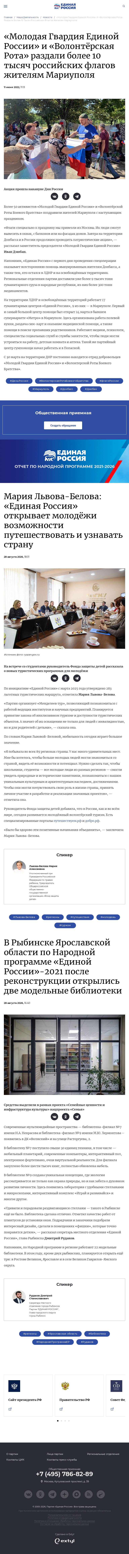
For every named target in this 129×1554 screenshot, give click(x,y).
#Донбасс (66, 389)
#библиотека (97, 1333)
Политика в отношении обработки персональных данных (64, 1521)
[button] (57, 1420)
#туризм (65, 925)
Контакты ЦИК (15, 1459)
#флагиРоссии (109, 380)
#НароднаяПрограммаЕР (53, 1341)
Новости (47, 17)
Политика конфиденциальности (65, 1518)
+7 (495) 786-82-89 (64, 1474)
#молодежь (108, 917)
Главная (8, 17)
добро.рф (92, 821)
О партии (12, 1454)
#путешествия (80, 917)
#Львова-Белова (24, 917)
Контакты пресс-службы (62, 1459)
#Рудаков (87, 1341)
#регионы (52, 917)
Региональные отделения (103, 1454)
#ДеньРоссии (19, 380)
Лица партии (55, 1454)
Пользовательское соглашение (64, 1515)
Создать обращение (63, 425)
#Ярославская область (62, 1333)
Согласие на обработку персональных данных (64, 1524)
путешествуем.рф (68, 821)
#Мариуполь (41, 389)
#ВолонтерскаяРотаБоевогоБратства (63, 380)
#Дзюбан (91, 389)
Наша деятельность (28, 17)
